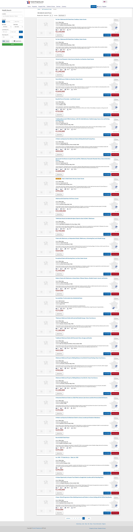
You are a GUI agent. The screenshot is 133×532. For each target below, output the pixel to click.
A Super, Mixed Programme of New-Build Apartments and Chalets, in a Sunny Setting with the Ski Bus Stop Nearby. (84, 497)
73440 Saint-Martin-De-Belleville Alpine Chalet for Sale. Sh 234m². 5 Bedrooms (75, 218)
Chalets (7, 41)
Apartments (18, 41)
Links (83, 523)
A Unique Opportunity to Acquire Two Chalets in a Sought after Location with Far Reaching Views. (80, 477)
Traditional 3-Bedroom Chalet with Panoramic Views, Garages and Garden (74, 338)
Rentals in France (102, 528)
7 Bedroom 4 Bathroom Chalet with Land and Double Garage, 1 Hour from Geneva (76, 318)
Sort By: (56, 15)
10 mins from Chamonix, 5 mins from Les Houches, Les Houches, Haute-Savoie (75, 59)
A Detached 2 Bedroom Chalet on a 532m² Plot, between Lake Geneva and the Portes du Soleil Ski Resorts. (82, 397)
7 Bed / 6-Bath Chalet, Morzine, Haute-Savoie (73, 178)
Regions (104, 523)
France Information (97, 523)
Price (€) (4, 19)
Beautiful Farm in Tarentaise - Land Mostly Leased (68, 99)
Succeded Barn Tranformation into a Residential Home (69, 298)
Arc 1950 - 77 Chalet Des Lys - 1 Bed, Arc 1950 (67, 457)
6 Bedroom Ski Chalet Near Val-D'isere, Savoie (67, 198)
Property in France (93, 528)
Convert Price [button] (59, 34)
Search (12, 44)
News (91, 523)
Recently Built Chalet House (62, 437)
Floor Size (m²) (5, 34)
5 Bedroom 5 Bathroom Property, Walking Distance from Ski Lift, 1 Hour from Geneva (77, 377)
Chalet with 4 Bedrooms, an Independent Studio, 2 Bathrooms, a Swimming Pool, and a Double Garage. (80, 238)
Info (88, 523)
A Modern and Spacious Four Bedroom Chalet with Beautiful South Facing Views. (75, 138)
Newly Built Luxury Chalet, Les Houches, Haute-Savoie (69, 79)
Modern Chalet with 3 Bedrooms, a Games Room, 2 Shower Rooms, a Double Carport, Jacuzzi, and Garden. (82, 278)
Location (4, 13)
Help (86, 523)
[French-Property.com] (35, 2)
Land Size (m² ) (5, 29)
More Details (107, 35)
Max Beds (16, 24)
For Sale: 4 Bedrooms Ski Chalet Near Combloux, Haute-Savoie (71, 19)
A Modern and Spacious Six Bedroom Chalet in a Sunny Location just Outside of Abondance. (78, 417)
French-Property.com (37, 528)
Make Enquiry (115, 35)
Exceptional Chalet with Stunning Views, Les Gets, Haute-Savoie (71, 258)
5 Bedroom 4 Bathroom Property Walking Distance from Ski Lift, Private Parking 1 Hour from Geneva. (81, 358)
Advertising (78, 523)
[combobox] (12, 16)
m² (20, 31)
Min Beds (4, 24)
